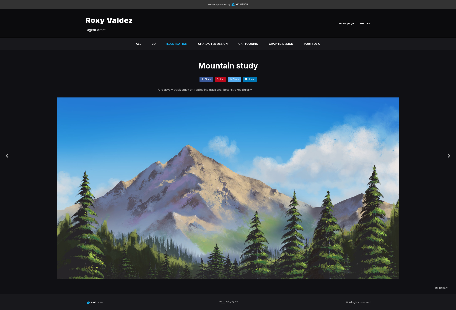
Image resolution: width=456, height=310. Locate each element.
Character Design (213, 44)
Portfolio (312, 44)
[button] (441, 288)
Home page (346, 23)
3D (154, 44)
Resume (364, 23)
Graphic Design (281, 44)
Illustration (176, 44)
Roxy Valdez (109, 20)
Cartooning (248, 44)
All (138, 44)
